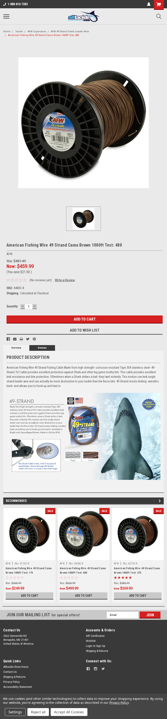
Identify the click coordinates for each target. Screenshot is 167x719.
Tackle (19, 31)
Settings (15, 712)
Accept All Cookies (69, 712)
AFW (8, 563)
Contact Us (10, 671)
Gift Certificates (95, 635)
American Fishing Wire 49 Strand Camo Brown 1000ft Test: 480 (43, 35)
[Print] (21, 339)
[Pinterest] (34, 339)
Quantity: (12, 306)
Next (160, 501)
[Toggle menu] (6, 16)
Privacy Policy (11, 681)
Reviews (42, 347)
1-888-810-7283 (18, 4)
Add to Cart (29, 595)
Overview (16, 347)
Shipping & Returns (97, 651)
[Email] (15, 339)
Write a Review (65, 280)
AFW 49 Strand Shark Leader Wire (70, 31)
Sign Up (100, 645)
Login (89, 645)
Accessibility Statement (17, 686)
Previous (154, 501)
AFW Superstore (37, 31)
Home (6, 31)
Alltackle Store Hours (15, 666)
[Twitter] (28, 339)
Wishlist (91, 640)
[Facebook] (8, 339)
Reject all (38, 712)
